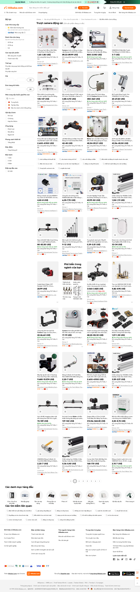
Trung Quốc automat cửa (47, 168)
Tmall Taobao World (60, 583)
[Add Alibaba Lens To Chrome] (33, 574)
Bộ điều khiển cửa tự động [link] (108, 19)
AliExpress (41, 583)
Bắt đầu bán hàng (118, 538)
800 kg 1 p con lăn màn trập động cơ (68, 164)
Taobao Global (78, 583)
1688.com (49, 583)
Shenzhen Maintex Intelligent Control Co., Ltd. (97, 250)
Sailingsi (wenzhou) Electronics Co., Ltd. (122, 255)
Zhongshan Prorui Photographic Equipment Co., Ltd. (122, 345)
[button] (76, 8)
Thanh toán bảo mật (37, 534)
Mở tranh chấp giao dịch (93, 542)
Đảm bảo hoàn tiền (37, 538)
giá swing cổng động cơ (44, 511)
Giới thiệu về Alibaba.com (12, 530)
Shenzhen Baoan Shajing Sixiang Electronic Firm (97, 343)
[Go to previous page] (71, 481)
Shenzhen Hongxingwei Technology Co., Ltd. (48, 252)
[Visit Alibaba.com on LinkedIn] (118, 559)
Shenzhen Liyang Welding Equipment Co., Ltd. (48, 387)
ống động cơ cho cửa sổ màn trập (18, 515)
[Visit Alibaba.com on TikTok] (134, 559)
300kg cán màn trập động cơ (83, 511)
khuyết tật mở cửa (122, 511)
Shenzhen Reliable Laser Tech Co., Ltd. (97, 109)
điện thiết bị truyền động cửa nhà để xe (20, 511)
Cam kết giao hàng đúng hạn (40, 542)
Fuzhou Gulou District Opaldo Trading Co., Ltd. (48, 63)
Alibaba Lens (12, 573)
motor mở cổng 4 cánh (15, 520)
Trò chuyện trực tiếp (92, 538)
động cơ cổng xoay (48, 520)
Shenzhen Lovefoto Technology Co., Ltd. (72, 149)
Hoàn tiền (89, 546)
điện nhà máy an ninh (46, 164)
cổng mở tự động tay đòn (67, 520)
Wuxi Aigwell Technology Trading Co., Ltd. (72, 253)
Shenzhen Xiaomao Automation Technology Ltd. (97, 65)
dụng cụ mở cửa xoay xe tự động (66, 515)
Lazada (70, 583)
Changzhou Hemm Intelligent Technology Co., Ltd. (48, 210)
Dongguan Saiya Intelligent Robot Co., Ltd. (97, 301)
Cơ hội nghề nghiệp (10, 546)
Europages (99, 583)
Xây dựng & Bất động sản (52, 19)
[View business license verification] (88, 589)
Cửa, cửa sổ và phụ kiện (70, 19)
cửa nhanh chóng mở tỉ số (68, 159)
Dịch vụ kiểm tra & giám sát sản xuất (42, 550)
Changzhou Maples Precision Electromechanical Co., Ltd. (72, 108)
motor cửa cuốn (32, 520)
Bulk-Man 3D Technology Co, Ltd (122, 206)
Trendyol (92, 583)
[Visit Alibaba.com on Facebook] (114, 559)
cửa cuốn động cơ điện (89, 159)
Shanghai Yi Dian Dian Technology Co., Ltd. (97, 149)
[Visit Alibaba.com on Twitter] (122, 559)
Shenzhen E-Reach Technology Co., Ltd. (122, 149)
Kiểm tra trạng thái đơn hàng (122, 542)
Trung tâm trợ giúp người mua (95, 534)
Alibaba (38, 19)
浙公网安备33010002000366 (103, 589)
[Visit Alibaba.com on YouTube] (130, 559)
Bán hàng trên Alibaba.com (121, 534)
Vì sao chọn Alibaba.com (12, 534)
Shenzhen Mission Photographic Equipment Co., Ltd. (97, 208)
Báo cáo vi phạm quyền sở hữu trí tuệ (96, 550)
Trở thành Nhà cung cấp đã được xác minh (123, 546)
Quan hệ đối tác (118, 551)
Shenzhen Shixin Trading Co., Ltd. (72, 61)
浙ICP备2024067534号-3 (122, 589)
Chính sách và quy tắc (38, 553)
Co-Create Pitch (9, 538)
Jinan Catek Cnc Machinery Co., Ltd (48, 152)
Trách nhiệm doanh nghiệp (12, 542)
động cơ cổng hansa (63, 511)
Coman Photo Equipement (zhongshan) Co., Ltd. (48, 105)
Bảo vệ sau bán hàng (37, 546)
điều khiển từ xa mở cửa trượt (42, 515)
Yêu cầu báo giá (63, 540)
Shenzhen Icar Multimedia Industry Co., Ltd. (72, 344)
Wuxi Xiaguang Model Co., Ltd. (46, 295)
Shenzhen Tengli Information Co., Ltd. (122, 295)
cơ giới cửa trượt (65, 168)
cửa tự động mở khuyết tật (47, 159)
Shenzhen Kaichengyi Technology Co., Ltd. (48, 345)
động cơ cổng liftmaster (92, 164)
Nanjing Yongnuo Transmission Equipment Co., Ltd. (122, 105)
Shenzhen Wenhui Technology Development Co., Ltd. (72, 209)
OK (30, 80)
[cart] (104, 8)
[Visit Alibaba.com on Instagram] (126, 559)
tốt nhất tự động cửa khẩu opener (92, 515)
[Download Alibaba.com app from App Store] (114, 574)
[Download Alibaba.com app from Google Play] (129, 574)
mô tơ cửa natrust (113, 515)
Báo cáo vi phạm (91, 555)
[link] (137, 572)
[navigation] (19, 250)
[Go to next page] (99, 481)
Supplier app (65, 573)
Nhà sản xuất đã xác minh (66, 536)
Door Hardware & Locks (88, 19)
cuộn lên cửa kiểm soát (104, 511)
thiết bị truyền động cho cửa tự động (115, 164)
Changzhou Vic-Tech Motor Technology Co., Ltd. (122, 62)
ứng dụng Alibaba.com (98, 573)
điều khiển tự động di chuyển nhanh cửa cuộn (115, 159)
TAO (86, 583)
